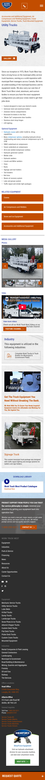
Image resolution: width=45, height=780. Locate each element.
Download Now (9, 489)
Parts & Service (7, 551)
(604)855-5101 (12, 713)
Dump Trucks (7, 615)
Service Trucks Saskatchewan (12, 722)
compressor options (15, 137)
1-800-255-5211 (10, 527)
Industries (5, 547)
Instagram (5, 586)
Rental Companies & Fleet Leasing (15, 649)
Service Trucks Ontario (9, 726)
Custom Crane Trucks (10, 637)
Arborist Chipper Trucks (10, 625)
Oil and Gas (6, 671)
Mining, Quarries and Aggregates (14, 665)
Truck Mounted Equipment (33, 21)
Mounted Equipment (9, 641)
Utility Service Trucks (9, 606)
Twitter (2, 591)
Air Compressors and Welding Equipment (18, 17)
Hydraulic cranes (10, 132)
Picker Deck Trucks (9, 634)
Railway (5, 675)
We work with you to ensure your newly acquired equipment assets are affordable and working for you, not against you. (22, 408)
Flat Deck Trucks (8, 631)
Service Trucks (16, 21)
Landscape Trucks (9, 619)
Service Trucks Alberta (9, 719)
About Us (5, 567)
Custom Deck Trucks (9, 628)
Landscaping (7, 656)
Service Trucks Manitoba (10, 724)
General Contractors (9, 652)
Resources (6, 563)
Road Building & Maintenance (13, 662)
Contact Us (6, 576)
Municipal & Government (11, 659)
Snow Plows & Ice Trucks (11, 622)
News (4, 559)
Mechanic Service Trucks (11, 603)
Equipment (6, 543)
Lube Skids (6, 609)
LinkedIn (6, 582)
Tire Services (6, 678)
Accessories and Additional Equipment (16, 16)
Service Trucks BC (8, 717)
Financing (5, 555)
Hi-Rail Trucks (7, 612)
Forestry (5, 668)
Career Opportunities (9, 572)
